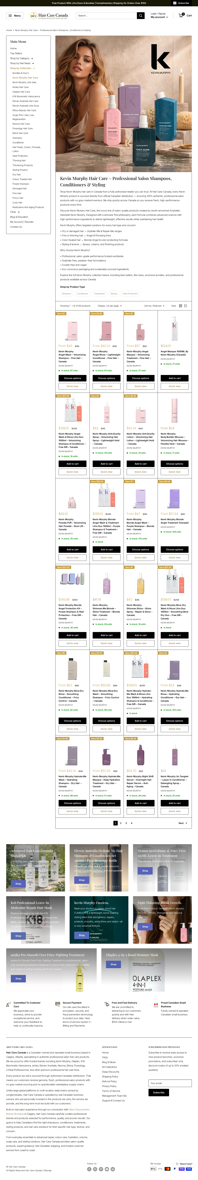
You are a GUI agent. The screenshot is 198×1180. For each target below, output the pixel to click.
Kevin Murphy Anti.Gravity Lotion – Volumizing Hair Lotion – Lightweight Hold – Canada (141, 438)
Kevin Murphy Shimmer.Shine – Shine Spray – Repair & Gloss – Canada (139, 610)
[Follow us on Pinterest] (101, 1169)
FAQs (13, 211)
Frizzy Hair (18, 198)
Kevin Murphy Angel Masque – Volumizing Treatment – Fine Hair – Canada (139, 356)
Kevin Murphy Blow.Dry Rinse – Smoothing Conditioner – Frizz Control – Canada (71, 695)
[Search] (141, 15)
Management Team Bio (114, 1095)
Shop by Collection (21, 68)
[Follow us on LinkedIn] (113, 1169)
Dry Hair (17, 174)
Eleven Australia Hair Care (25, 101)
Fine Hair (17, 193)
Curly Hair (17, 202)
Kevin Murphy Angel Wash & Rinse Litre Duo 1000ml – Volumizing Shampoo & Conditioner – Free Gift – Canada (72, 440)
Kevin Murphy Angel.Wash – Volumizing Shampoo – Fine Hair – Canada (72, 356)
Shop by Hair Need (20, 63)
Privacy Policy (109, 1086)
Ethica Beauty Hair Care (24, 110)
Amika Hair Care (21, 87)
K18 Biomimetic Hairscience (26, 96)
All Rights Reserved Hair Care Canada (24, 1170)
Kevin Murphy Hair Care (25, 77)
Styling (114, 293)
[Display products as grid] (180, 305)
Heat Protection (20, 155)
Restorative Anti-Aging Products (28, 207)
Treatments (99, 293)
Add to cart (175, 378)
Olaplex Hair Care (21, 91)
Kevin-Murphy (66, 366)
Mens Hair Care (20, 133)
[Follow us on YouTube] (107, 1169)
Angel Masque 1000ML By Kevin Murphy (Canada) (174, 353)
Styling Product (20, 170)
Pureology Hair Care (23, 128)
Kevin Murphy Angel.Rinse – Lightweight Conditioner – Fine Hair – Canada (106, 356)
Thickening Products (23, 165)
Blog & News (109, 1062)
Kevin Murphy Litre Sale (24, 82)
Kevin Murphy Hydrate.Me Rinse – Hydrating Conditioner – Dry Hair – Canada (174, 695)
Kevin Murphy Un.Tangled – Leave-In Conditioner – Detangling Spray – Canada (174, 781)
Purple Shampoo (21, 183)
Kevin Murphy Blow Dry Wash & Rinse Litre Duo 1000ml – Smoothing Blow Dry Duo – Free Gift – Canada (174, 612)
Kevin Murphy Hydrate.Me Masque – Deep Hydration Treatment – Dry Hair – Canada (106, 781)
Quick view (72, 386)
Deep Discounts (110, 1071)
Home (9, 30)
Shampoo (17, 137)
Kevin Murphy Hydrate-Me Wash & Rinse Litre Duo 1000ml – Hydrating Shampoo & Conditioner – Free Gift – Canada (140, 697)
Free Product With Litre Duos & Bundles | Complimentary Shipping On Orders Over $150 (99, 3)
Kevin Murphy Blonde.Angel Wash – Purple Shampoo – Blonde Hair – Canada (140, 524)
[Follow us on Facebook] (89, 1169)
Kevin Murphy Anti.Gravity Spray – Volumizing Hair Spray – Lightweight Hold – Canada (107, 438)
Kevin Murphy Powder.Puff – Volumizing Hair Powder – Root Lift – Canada (72, 524)
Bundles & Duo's (21, 73)
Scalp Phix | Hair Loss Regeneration (23, 117)
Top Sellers (16, 53)
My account (158, 17)
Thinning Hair (19, 160)
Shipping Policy (110, 1076)
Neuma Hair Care (21, 123)
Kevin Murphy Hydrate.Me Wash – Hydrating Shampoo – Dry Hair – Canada (72, 781)
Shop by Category (20, 58)
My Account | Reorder (22, 221)
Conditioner (18, 142)
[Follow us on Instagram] (95, 1169)
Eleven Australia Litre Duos (26, 105)
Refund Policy (109, 1081)
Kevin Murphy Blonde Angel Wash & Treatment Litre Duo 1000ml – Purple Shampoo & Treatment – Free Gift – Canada (106, 526)
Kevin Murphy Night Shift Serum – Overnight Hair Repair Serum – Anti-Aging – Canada (140, 781)
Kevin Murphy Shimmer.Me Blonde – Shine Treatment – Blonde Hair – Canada (106, 610)
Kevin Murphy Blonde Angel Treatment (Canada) (175, 521)
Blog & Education (19, 216)
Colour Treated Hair (22, 179)
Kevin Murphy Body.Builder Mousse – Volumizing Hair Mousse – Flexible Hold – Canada (175, 438)
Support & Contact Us (113, 1100)
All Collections (109, 1066)
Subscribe (183, 3)
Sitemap (48, 1170)
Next (181, 823)
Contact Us (16, 226)
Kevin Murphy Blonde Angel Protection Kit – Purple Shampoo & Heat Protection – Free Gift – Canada (71, 612)
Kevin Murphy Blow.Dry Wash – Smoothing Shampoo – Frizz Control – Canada (106, 695)
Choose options (72, 378)
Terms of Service (111, 1090)
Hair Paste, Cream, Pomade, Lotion (27, 149)
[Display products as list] (185, 305)
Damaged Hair (20, 188)
